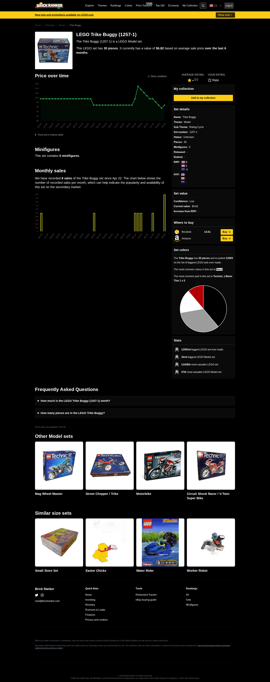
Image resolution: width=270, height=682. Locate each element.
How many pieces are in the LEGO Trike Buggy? (73, 413)
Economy (173, 5)
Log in (229, 5)
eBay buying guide (146, 599)
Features (90, 614)
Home (38, 25)
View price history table (50, 134)
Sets (188, 599)
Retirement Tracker (146, 594)
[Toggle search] (203, 5)
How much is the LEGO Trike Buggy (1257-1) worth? (75, 400)
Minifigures (192, 604)
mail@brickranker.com (47, 601)
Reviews (90, 604)
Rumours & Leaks (95, 609)
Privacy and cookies (96, 619)
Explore (89, 5)
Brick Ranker (44, 589)
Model (62, 25)
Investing (90, 599)
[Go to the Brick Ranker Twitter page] (36, 595)
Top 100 (160, 5)
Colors (128, 5)
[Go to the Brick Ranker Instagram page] (42, 595)
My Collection (190, 5)
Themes (102, 5)
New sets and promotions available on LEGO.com (64, 15)
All (187, 594)
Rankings (115, 5)
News (88, 594)
